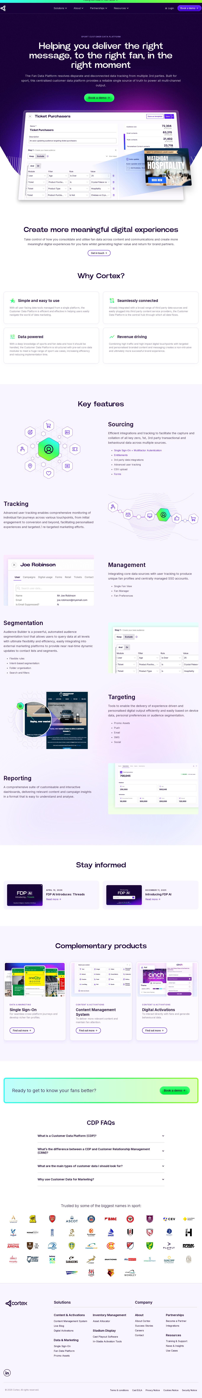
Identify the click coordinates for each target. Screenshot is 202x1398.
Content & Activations (69, 1315)
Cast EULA (137, 1390)
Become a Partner (176, 1320)
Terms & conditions (119, 1390)
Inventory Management (109, 1315)
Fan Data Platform (64, 1350)
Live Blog (59, 1325)
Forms (117, 474)
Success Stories (144, 1325)
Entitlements (121, 455)
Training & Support (176, 1341)
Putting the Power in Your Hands (99, 3)
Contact (139, 1335)
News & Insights (175, 1345)
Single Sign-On (62, 1346)
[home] (11, 12)
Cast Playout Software (105, 1336)
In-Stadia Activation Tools (107, 1341)
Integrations (172, 1325)
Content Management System (70, 1321)
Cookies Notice (170, 1390)
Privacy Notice (153, 1390)
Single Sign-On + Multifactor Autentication (138, 450)
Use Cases (172, 1350)
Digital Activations (63, 1330)
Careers (139, 1330)
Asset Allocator (101, 1321)
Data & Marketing (66, 1340)
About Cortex (142, 1320)
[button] (61, 12)
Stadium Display (104, 1330)
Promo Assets (62, 1355)
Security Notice (189, 1390)
